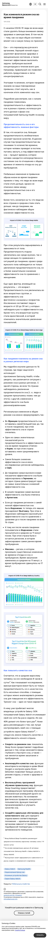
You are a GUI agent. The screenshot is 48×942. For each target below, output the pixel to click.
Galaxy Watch (10, 869)
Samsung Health (24, 869)
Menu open (44, 4)
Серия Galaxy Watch (12, 879)
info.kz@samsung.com (10, 899)
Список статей (24, 913)
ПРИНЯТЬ (40, 935)
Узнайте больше (20, 930)
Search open (40, 4)
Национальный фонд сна (14, 872)
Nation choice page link (30, 4)
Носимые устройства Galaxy (16, 875)
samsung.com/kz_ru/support (13, 895)
